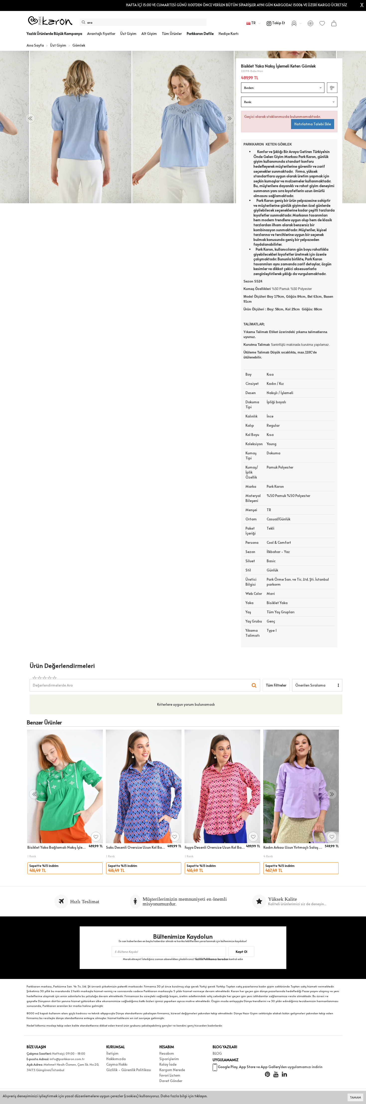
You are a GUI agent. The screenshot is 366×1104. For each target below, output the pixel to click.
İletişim (112, 1053)
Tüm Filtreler (276, 685)
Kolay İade (168, 1064)
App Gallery (270, 1066)
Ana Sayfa (35, 45)
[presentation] (30, 118)
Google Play (227, 1066)
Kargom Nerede (172, 1069)
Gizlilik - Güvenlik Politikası (128, 1069)
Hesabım (166, 1053)
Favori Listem (169, 1075)
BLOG (217, 1053)
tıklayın (200, 1096)
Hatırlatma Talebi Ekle (312, 124)
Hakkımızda (116, 1058)
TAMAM (355, 1097)
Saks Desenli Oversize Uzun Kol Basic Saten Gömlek (136, 847)
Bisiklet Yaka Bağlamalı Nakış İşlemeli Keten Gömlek (57, 847)
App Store (247, 1066)
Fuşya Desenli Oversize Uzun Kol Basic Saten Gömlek (214, 847)
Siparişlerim (169, 1058)
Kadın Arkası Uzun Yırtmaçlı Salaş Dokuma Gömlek (293, 847)
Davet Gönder (170, 1080)
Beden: (249, 88)
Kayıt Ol (241, 952)
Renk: (248, 102)
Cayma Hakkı (116, 1064)
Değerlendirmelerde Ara (52, 683)
